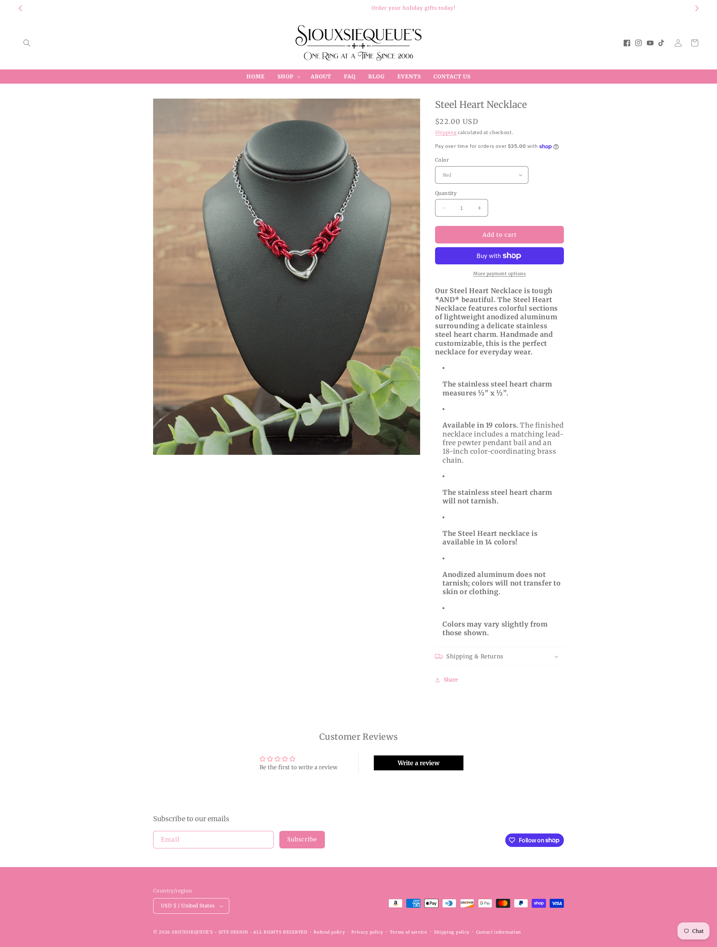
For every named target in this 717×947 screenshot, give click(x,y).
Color (442, 160)
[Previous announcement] (20, 8)
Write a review (419, 763)
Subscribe (302, 839)
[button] (27, 43)
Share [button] (451, 679)
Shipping (446, 132)
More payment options (499, 273)
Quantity (446, 193)
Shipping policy (452, 932)
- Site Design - (233, 932)
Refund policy (329, 932)
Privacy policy (367, 932)
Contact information (498, 932)
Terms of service (408, 932)
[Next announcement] (697, 8)
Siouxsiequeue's (192, 932)
